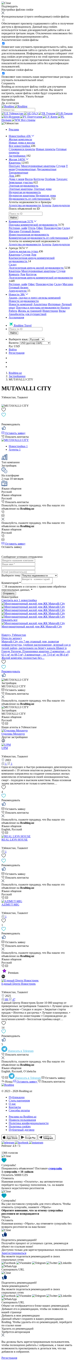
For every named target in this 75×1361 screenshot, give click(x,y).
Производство (53, 228)
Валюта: (14, 342)
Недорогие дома (46, 195)
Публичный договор (21, 1129)
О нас (12, 1103)
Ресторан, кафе (18, 228)
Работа (13, 310)
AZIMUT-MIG (10, 904)
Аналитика (40, 304)
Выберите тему (10, 575)
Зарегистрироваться (13, 1253)
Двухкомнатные (46, 169)
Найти (13, 217)
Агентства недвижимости (25, 205)
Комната (14, 274)
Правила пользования (22, 1119)
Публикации (17, 1097)
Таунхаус (62, 179)
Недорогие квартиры (22, 195)
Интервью (54, 304)
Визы (62, 310)
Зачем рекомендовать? (15, 1285)
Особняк (50, 179)
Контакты (15, 1107)
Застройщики (17, 376)
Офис (39, 228)
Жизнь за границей (30, 310)
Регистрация (16, 352)
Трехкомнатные (18, 172)
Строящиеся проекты (22, 149)
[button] (10, 123)
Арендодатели (61, 205)
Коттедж (38, 179)
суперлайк (55, 1168)
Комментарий (11, 582)
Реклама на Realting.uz (22, 1116)
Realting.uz (15, 372)
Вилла (29, 179)
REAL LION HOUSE (14, 839)
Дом (33, 254)
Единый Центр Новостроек (18, 983)
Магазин (14, 231)
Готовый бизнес (30, 231)
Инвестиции (50, 310)
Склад (66, 228)
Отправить (9, 593)
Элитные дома (42, 188)
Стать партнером (19, 1100)
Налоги (65, 307)
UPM (4, 748)
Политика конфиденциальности (29, 1123)
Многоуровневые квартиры (38, 166)
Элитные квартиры (21, 188)
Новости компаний (21, 304)
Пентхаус (14, 166)
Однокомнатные (25, 169)
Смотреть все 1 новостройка (19, 600)
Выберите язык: (18, 339)
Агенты (46, 205)
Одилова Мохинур (13, 733)
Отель (31, 228)
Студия (60, 166)
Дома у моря (16, 179)
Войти (13, 349)
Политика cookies (20, 1126)
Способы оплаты (19, 1110)
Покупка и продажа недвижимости (38, 307)
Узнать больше (34, 96)
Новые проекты (46, 149)
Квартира (15, 254)
